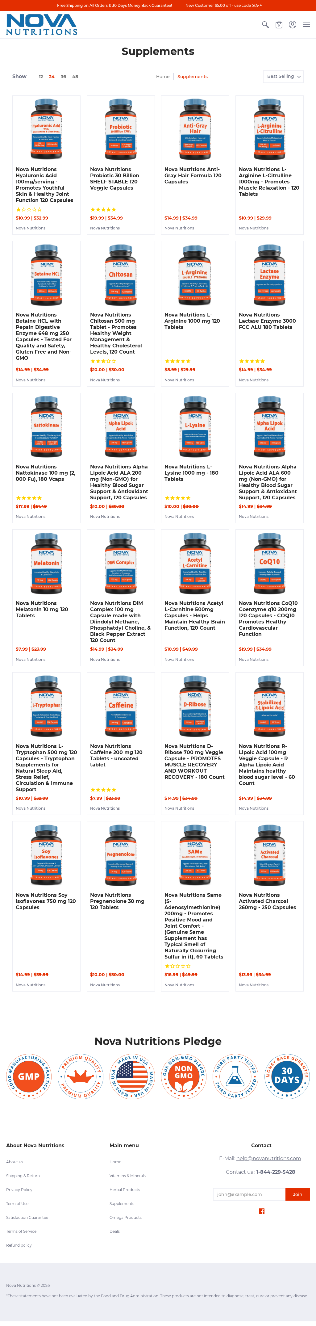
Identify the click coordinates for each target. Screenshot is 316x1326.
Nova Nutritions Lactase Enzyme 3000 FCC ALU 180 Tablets (267, 321)
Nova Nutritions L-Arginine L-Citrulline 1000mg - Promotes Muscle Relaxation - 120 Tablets (269, 181)
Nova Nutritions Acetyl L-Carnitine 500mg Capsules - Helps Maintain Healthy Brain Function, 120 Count (194, 615)
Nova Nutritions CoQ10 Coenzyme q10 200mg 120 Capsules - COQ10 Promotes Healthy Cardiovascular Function (268, 618)
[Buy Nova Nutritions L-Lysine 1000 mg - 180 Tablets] (195, 427)
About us (14, 1162)
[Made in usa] (132, 1076)
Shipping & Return (23, 1175)
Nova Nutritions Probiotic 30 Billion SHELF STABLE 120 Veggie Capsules (114, 178)
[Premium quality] (80, 1076)
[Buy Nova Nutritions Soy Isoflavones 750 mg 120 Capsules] (46, 855)
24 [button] (52, 76)
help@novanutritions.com (268, 1158)
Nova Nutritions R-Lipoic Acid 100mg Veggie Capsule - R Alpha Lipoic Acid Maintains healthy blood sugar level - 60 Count (267, 764)
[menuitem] (265, 24)
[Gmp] (29, 1076)
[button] (265, 24)
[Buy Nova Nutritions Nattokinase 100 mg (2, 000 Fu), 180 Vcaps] (46, 427)
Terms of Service (21, 1231)
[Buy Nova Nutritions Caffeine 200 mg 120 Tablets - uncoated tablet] (121, 706)
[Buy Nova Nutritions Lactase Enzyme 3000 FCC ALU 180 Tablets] (269, 275)
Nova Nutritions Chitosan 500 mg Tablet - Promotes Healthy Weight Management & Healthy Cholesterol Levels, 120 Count (116, 333)
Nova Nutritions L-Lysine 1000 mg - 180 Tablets (191, 473)
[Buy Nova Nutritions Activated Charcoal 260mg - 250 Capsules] (269, 855)
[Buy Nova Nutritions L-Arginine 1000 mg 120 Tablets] (195, 275)
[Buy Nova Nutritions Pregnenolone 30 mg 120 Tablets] (121, 855)
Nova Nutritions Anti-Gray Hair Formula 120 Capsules (193, 175)
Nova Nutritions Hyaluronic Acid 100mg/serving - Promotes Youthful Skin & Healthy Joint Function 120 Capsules (44, 184)
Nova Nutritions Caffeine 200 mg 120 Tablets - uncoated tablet (116, 755)
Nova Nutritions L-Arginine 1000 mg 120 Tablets (192, 321)
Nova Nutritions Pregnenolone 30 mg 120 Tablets (117, 901)
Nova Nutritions (30, 228)
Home (163, 76)
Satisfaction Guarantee (27, 1217)
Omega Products (126, 1217)
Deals (115, 1231)
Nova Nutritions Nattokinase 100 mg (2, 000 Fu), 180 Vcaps (45, 473)
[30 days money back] (287, 1076)
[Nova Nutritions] (41, 24)
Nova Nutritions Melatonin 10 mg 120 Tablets (42, 609)
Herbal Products (125, 1189)
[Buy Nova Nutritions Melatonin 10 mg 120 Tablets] (46, 563)
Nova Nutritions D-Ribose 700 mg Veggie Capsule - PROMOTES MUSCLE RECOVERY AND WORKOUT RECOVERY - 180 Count (194, 761)
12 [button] (41, 76)
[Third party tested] (235, 1076)
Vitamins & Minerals (128, 1175)
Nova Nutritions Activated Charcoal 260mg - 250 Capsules (267, 901)
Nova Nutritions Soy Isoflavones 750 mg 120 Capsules (46, 901)
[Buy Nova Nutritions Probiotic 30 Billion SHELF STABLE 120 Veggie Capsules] (121, 129)
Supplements (122, 1203)
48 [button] (75, 76)
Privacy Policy (19, 1189)
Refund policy (19, 1245)
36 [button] (63, 76)
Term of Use (17, 1203)
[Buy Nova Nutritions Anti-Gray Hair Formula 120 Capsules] (195, 129)
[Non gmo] (183, 1076)
